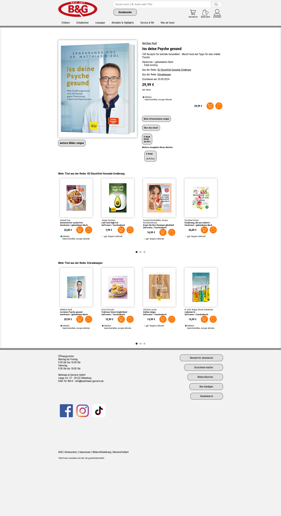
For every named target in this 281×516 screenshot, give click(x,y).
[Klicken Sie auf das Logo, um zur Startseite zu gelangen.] (77, 9)
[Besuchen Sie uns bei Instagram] (82, 411)
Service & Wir (147, 22)
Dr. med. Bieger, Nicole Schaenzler (199, 309)
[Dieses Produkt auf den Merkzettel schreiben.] (218, 106)
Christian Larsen (150, 309)
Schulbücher (82, 22)
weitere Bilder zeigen (72, 143)
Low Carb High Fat (109, 222)
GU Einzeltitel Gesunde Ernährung (174, 69)
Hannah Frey (65, 220)
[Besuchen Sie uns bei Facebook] (66, 411)
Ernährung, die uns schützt (197, 222)
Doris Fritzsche (107, 309)
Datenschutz (71, 452)
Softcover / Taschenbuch (113, 225)
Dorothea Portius (192, 220)
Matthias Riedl (149, 43)
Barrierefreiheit (121, 452)
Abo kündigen (206, 386)
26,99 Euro (150, 156)
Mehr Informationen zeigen (156, 119)
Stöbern (65, 22)
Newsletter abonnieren (201, 357)
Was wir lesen (167, 22)
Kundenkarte (206, 396)
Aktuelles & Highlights (123, 22)
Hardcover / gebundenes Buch (74, 225)
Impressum (84, 452)
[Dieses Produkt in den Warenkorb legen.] (210, 106)
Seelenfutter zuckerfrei (71, 222)
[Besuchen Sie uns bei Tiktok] (99, 411)
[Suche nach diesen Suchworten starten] (217, 4)
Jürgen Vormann (108, 220)
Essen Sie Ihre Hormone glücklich (158, 225)
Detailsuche (125, 12)
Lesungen (100, 22)
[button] (137, 252)
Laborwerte (190, 312)
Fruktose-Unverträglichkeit (114, 312)
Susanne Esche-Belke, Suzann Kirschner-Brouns (155, 221)
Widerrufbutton (205, 377)
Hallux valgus (149, 312)
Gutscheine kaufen (203, 367)
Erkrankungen (164, 74)
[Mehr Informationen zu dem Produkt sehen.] (76, 197)
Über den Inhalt (151, 128)
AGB (60, 452)
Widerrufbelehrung (101, 452)
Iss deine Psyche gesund (71, 312)
